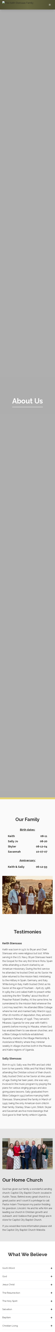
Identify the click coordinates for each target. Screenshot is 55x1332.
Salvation (7, 1309)
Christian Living (10, 1325)
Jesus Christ (8, 1284)
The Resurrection (11, 1293)
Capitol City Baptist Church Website (25, 1230)
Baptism (6, 1317)
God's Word (8, 1268)
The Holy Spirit (9, 1301)
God (4, 1276)
